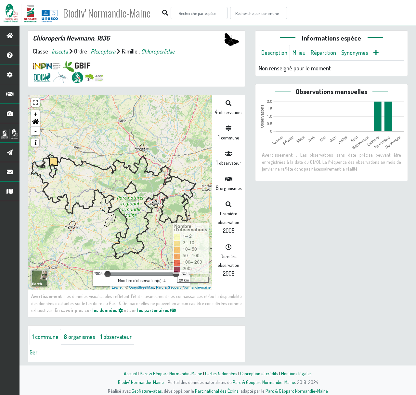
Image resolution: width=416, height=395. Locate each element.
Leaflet (117, 287)
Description (274, 52)
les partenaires (153, 310)
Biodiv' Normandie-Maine (106, 12)
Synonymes (354, 52)
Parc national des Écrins (217, 391)
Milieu (299, 52)
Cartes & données (221, 373)
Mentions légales (296, 373)
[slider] (107, 274)
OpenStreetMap (141, 287)
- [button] (35, 130)
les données (105, 310)
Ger (33, 352)
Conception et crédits (259, 373)
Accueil (130, 373)
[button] (35, 122)
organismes (79, 336)
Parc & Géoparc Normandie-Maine (171, 373)
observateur (116, 336)
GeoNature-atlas (147, 391)
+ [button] (35, 114)
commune (45, 336)
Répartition (323, 52)
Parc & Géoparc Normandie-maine (183, 287)
